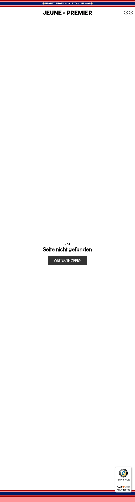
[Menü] (129, 469)
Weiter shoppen (67, 260)
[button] (4, 12)
